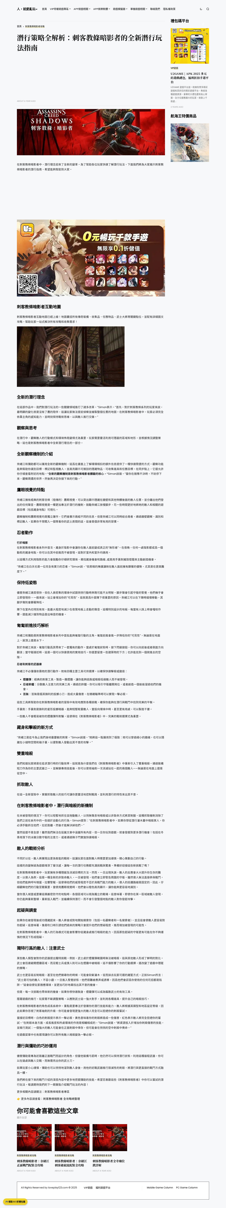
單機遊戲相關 (137, 9)
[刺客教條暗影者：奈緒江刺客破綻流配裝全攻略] (72, 1137)
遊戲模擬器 (119, 9)
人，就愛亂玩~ (27, 9)
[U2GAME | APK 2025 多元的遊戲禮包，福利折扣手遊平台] (190, 46)
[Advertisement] (91, 78)
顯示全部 (22, 1117)
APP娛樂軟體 (100, 9)
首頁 (44, 9)
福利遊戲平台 (103, 1187)
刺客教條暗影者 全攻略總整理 (61, 1099)
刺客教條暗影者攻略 (35, 26)
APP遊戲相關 (81, 9)
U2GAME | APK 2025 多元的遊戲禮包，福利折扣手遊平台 (190, 77)
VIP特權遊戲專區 (59, 9)
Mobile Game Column (160, 1187)
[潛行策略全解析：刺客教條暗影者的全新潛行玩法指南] (91, 132)
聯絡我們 (155, 9)
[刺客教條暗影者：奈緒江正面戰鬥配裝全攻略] (34, 1137)
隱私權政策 (169, 9)
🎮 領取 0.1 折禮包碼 (15, 1201)
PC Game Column (187, 1187)
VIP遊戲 (174, 68)
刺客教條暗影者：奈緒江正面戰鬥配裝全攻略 (33, 1163)
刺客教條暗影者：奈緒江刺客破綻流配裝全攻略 (71, 1163)
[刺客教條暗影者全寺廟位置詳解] (110, 1137)
